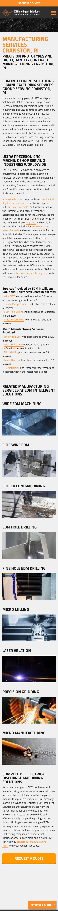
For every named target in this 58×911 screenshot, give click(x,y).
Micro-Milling (11, 352)
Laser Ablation (12, 360)
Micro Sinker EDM (14, 344)
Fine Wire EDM (12, 337)
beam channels (10, 230)
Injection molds (21, 207)
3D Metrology (11, 368)
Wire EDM (9, 296)
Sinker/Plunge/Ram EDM (18, 304)
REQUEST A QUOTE (29, 3)
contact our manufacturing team (30, 273)
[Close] (54, 905)
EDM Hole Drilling (13, 312)
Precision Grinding (14, 319)
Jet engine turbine (12, 199)
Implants (31, 222)
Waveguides (42, 226)
